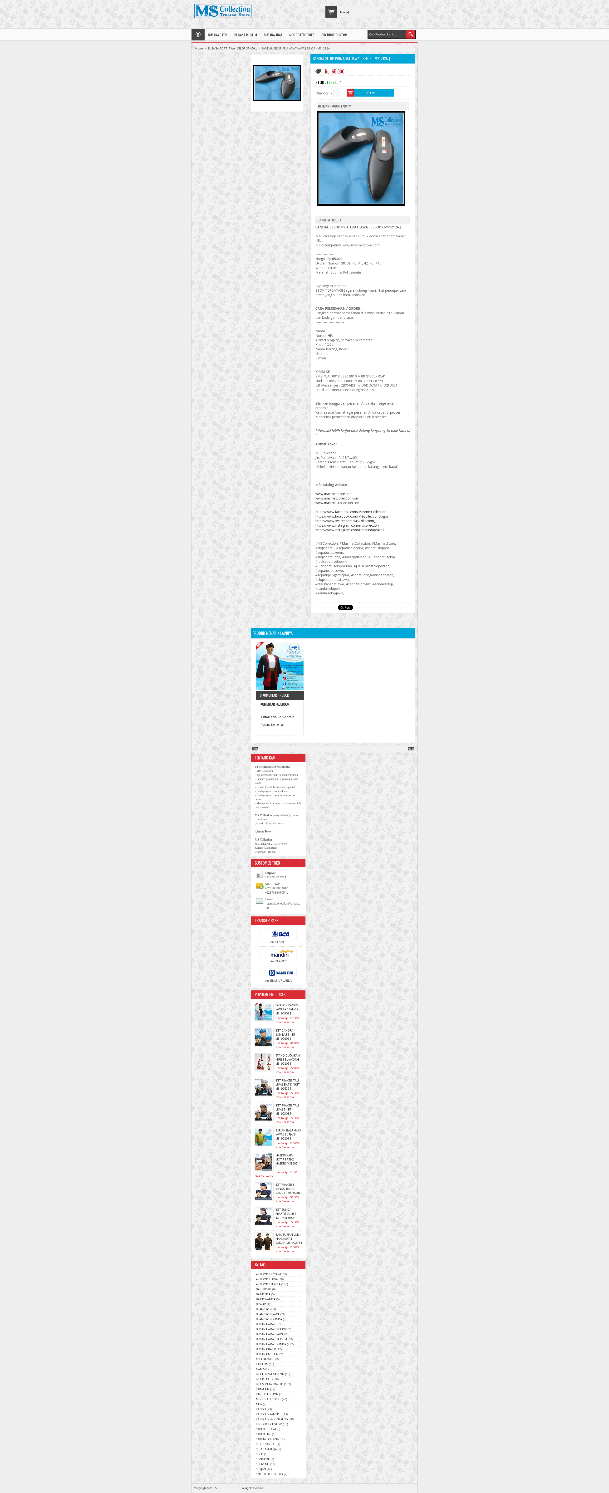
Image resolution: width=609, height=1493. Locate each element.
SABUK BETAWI (266, 1429)
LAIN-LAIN (262, 1389)
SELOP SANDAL (247, 48)
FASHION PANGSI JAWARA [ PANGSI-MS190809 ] (287, 1009)
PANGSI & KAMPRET (269, 1414)
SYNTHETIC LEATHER (269, 1474)
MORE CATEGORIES (301, 34)
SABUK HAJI (263, 1434)
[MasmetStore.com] (222, 11)
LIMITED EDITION (267, 1394)
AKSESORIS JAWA (267, 1279)
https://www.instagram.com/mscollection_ (347, 525)
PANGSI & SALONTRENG (272, 1419)
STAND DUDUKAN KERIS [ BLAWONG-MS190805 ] (287, 1059)
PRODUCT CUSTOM (334, 34)
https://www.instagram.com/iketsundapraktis (349, 530)
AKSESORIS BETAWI (268, 1274)
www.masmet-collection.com (337, 502)
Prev (255, 748)
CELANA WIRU (265, 1359)
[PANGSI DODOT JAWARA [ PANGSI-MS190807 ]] (280, 666)
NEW (259, 1404)
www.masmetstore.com (334, 493)
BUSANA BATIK (217, 34)
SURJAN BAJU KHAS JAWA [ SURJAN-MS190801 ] (288, 1134)
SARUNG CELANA (267, 1439)
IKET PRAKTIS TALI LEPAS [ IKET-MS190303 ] (287, 1109)
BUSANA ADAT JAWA (221, 48)
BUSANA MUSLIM (245, 34)
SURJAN (261, 1469)
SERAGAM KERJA (266, 1449)
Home (199, 48)
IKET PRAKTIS (264, 1379)
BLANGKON (264, 1309)
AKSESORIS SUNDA (268, 1284)
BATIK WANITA (265, 1299)
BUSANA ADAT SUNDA (271, 1344)
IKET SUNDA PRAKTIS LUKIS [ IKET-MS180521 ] (286, 1214)
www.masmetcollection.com (337, 498)
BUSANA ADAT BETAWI (271, 1329)
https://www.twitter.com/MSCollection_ (345, 521)
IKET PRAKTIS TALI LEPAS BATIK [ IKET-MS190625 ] (288, 1084)
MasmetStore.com (229, 1488)
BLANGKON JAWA (268, 1314)
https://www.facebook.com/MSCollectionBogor (351, 516)
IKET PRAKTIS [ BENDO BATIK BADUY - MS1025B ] (288, 1189)
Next (411, 748)
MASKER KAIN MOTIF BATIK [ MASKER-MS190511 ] (288, 1161)
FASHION (262, 1364)
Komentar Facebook (274, 704)
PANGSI (261, 1409)
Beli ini (370, 92)
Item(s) (344, 12)
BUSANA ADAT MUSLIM (271, 1339)
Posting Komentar (272, 724)
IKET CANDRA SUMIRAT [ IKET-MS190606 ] (285, 1034)
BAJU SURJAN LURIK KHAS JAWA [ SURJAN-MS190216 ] (288, 1239)
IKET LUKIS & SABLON (270, 1374)
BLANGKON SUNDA (269, 1319)
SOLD (259, 1454)
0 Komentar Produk (274, 695)
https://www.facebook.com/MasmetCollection (350, 511)
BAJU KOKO (263, 1289)
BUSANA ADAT (273, 34)
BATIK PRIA (263, 1294)
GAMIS (260, 1369)
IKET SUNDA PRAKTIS (269, 1384)
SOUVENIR (263, 1464)
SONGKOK (263, 1459)
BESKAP (261, 1304)
